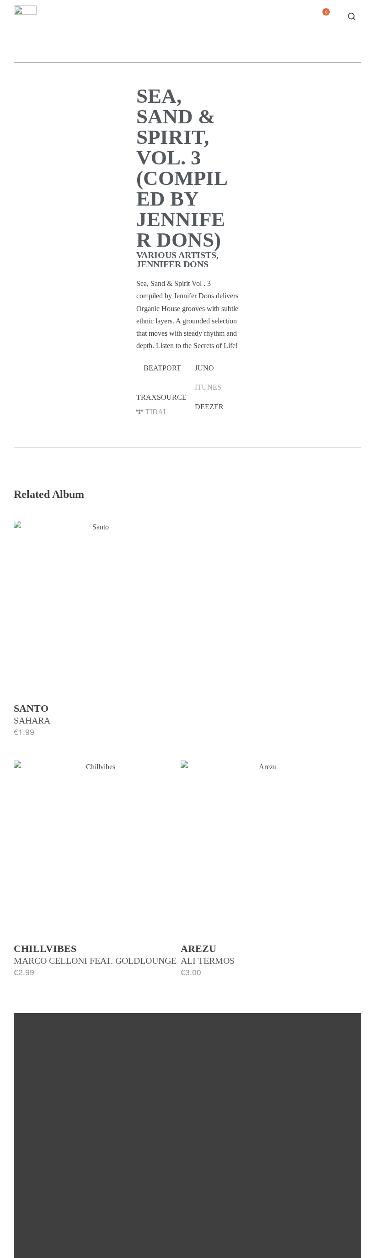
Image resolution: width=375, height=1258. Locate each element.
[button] (162, 368)
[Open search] (351, 16)
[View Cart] (322, 19)
